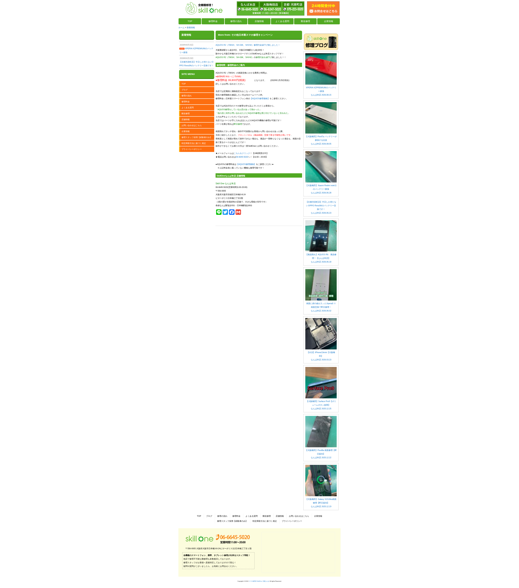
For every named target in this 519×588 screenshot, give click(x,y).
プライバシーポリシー (192, 149)
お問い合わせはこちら (192, 125)
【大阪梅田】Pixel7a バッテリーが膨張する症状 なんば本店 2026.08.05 (321, 140)
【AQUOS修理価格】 (260, 98)
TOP (190, 21)
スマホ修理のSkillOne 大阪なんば (259, 581)
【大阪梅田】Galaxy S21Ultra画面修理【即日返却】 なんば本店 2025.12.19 (321, 503)
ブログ (185, 90)
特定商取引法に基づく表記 (194, 143)
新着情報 (191, 27)
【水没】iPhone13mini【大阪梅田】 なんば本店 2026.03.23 (321, 356)
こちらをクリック (242, 153)
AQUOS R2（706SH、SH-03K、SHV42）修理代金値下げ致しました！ (248, 45)
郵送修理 (305, 21)
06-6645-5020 (242, 157)
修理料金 (213, 21)
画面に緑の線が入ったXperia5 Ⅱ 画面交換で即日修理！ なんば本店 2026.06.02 (321, 307)
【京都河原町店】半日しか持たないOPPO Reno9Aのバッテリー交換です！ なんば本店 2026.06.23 (321, 207)
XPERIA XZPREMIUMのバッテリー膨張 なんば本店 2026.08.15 (321, 91)
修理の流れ (236, 21)
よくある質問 (282, 21)
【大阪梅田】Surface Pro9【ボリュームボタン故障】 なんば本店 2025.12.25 (321, 405)
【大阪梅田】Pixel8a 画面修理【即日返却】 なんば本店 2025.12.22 (321, 454)
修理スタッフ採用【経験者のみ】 (197, 137)
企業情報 (328, 21)
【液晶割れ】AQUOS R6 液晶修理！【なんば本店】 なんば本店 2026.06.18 (321, 258)
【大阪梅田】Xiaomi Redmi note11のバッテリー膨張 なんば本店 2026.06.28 (321, 189)
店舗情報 (259, 21)
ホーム (181, 27)
